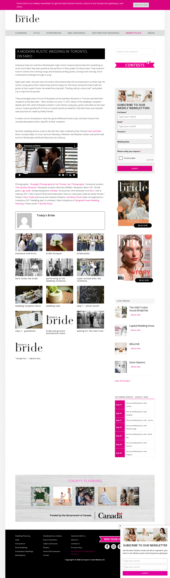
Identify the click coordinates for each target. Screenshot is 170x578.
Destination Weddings (24, 551)
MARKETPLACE (133, 32)
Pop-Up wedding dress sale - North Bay (139, 436)
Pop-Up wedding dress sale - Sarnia (139, 420)
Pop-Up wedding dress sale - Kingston (136, 453)
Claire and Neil (94, 131)
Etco (92, 190)
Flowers (46, 547)
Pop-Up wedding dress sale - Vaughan (136, 413)
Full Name (122, 112)
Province (121, 131)
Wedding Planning (22, 536)
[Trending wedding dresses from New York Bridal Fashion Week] (107, 496)
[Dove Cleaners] (121, 367)
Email (120, 122)
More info (136, 314)
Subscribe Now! (141, 4)
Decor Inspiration (50, 540)
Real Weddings (21, 547)
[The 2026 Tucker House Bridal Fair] (121, 312)
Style (17, 540)
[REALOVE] (121, 349)
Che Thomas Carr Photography (69, 184)
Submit (145, 573)
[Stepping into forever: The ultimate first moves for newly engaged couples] (62, 496)
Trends (46, 555)
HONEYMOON (53, 32)
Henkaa (53, 190)
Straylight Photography (41, 184)
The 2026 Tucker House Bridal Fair (138, 309)
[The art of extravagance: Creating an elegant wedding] (40, 496)
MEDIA (151, 32)
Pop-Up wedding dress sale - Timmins (136, 444)
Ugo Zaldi (25, 190)
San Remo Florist (74, 197)
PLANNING (21, 32)
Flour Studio (29, 197)
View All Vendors (122, 380)
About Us (74, 540)
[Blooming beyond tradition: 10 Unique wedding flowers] (85, 496)
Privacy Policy (76, 547)
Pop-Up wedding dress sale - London (136, 404)
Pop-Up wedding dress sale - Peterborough (136, 427)
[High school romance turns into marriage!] (130, 496)
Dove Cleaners (137, 362)
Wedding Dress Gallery (52, 536)
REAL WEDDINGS (76, 32)
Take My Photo (45, 203)
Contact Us (75, 544)
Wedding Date (123, 142)
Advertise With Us (78, 536)
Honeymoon (20, 544)
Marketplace (20, 555)
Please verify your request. (129, 151)
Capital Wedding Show (141, 325)
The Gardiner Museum (25, 187)
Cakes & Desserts (50, 544)
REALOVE (134, 344)
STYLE (36, 32)
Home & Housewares (51, 551)
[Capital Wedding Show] (121, 330)
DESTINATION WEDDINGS (105, 32)
